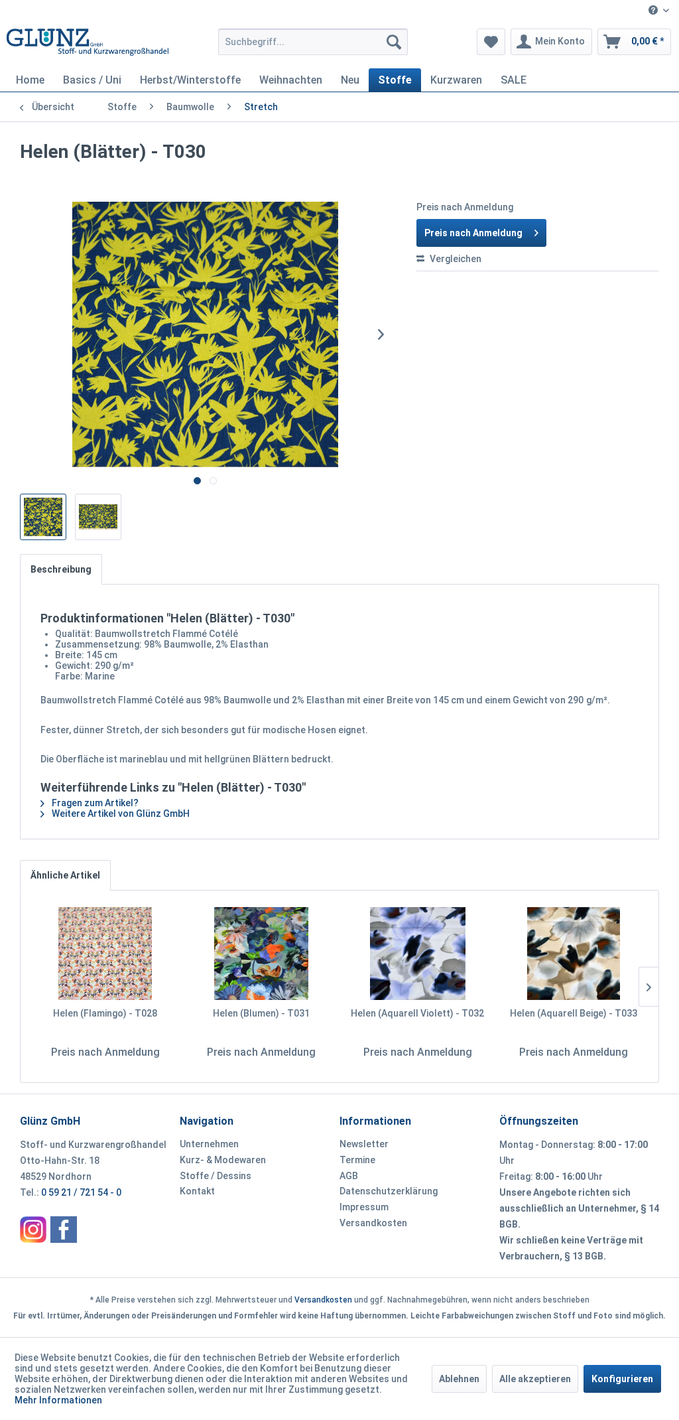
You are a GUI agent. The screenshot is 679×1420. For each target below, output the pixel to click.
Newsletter (364, 1144)
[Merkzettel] (491, 42)
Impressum (364, 1207)
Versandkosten (373, 1223)
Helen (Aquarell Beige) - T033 (573, 1013)
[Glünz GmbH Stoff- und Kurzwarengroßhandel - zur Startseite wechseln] (87, 45)
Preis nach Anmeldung (473, 233)
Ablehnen (459, 1379)
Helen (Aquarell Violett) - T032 (417, 1013)
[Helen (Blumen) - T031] (262, 953)
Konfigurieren (622, 1379)
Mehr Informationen (58, 1400)
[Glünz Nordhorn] (33, 1229)
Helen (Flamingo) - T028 (105, 1013)
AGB (349, 1176)
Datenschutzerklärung (389, 1191)
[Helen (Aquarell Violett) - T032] (417, 953)
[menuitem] (659, 11)
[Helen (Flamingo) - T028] (105, 953)
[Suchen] (394, 42)
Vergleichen (454, 258)
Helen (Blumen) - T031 (261, 1013)
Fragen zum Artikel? (94, 803)
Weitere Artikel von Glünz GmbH (120, 813)
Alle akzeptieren (535, 1379)
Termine (357, 1160)
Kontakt (197, 1191)
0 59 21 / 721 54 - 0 (81, 1192)
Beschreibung (61, 569)
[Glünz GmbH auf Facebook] (63, 1229)
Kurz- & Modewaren (223, 1160)
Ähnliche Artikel (65, 875)
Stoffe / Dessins (215, 1176)
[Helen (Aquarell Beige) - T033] (574, 953)
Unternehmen (209, 1144)
